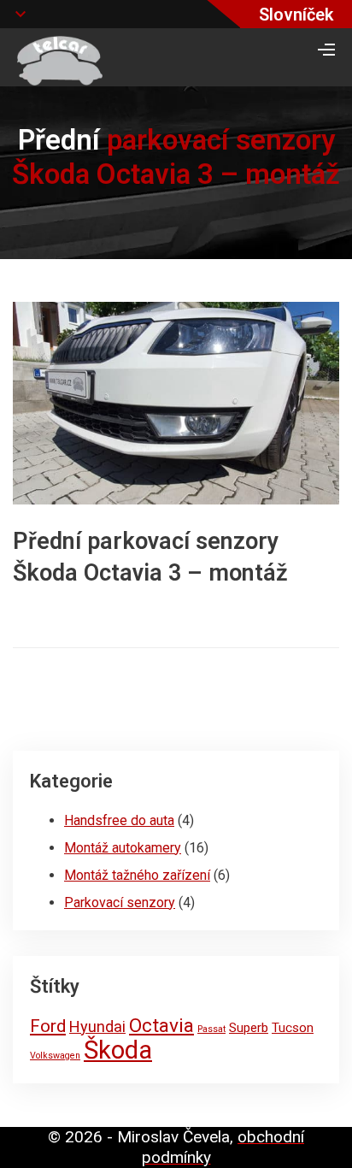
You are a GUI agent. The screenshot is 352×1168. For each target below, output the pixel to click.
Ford (48, 1026)
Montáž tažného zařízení (137, 875)
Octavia (161, 1025)
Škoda (118, 1050)
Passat (211, 1029)
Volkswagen (55, 1055)
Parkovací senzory (119, 902)
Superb (248, 1027)
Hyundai (97, 1026)
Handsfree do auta (119, 820)
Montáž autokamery (122, 848)
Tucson (293, 1027)
